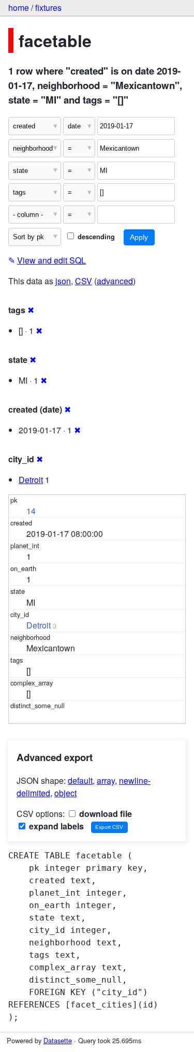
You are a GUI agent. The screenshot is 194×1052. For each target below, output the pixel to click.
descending (95, 236)
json (63, 281)
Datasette (57, 1040)
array (106, 780)
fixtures (48, 7)
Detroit (31, 480)
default (80, 780)
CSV (83, 281)
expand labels (55, 826)
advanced (115, 281)
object (65, 793)
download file (104, 814)
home (18, 7)
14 (31, 511)
